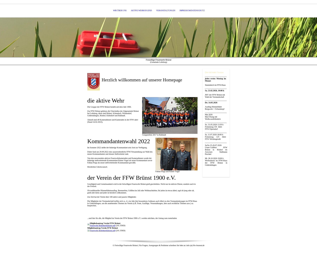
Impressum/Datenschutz (192, 10)
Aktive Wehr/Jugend (141, 10)
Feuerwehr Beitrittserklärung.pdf (102, 225)
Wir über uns (119, 10)
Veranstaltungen (165, 10)
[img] (158, 37)
